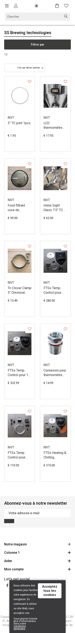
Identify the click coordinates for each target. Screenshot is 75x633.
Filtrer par (37, 44)
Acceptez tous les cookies (49, 591)
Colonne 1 (12, 553)
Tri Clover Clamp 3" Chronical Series (19, 290)
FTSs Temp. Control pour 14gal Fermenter (52, 290)
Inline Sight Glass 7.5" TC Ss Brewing (53, 207)
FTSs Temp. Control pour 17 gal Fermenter (19, 372)
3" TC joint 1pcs (19, 123)
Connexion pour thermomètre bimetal (55, 372)
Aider (8, 561)
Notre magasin (15, 544)
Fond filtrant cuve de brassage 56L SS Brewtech (18, 207)
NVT (11, 118)
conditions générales (20, 627)
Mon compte (14, 569)
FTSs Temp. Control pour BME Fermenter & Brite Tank (19, 455)
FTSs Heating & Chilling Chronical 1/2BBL (55, 455)
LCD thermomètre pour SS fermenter (53, 125)
